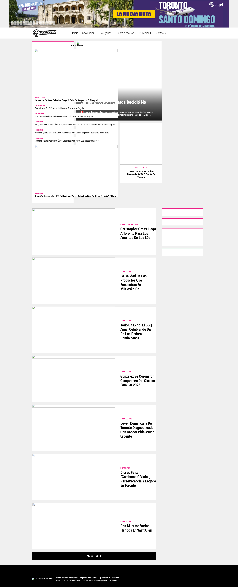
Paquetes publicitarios (88, 578)
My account (103, 578)
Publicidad (145, 33)
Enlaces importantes (70, 578)
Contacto (161, 33)
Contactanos (114, 578)
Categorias (105, 33)
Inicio (75, 33)
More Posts (94, 556)
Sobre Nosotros (125, 33)
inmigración (88, 33)
